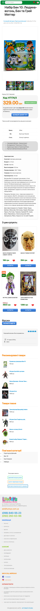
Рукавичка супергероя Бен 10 (17, 361)
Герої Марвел (7, 559)
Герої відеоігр (7, 553)
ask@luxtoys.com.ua (10, 509)
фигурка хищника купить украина (17, 486)
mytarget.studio (27, 608)
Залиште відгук (9, 323)
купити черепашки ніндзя (15, 482)
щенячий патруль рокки (15, 477)
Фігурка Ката (13, 391)
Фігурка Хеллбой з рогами (16, 371)
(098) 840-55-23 (11, 513)
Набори (6, 462)
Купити (10, 265)
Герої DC (6, 562)
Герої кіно (6, 556)
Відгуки (6, 529)
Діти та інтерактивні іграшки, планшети (14, 599)
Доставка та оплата (9, 535)
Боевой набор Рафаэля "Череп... (18, 439)
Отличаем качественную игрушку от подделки (17, 596)
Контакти (6, 526)
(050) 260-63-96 (11, 516)
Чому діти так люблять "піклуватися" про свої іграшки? (19, 602)
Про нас (6, 523)
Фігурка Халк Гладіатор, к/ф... (17, 419)
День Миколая (8, 550)
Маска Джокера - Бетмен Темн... (18, 381)
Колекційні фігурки (9, 21)
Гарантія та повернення (10, 538)
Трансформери (8, 565)
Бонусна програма (9, 541)
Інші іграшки (8, 459)
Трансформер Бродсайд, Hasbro (18, 409)
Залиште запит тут (20, 115)
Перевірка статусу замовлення (12, 532)
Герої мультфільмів (20, 21)
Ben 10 (6, 456)
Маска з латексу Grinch (15, 429)
